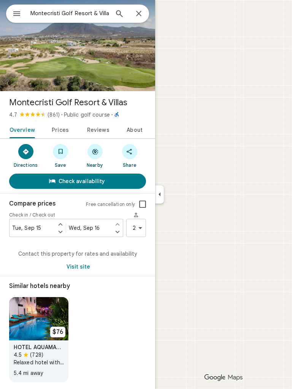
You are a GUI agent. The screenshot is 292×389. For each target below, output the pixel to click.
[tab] (20, 129)
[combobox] (69, 13)
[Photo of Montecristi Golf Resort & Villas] (77, 45)
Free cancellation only (110, 204)
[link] (38, 339)
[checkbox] (142, 204)
